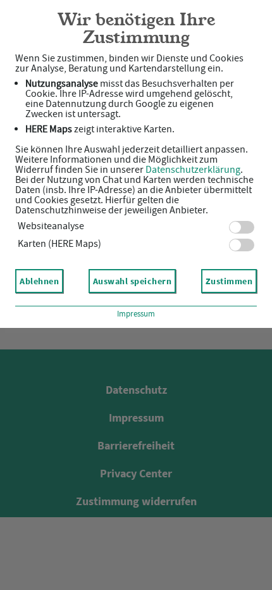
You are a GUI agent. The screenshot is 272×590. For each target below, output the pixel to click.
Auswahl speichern (132, 281)
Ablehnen (39, 281)
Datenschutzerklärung (192, 169)
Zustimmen (229, 281)
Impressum (136, 313)
